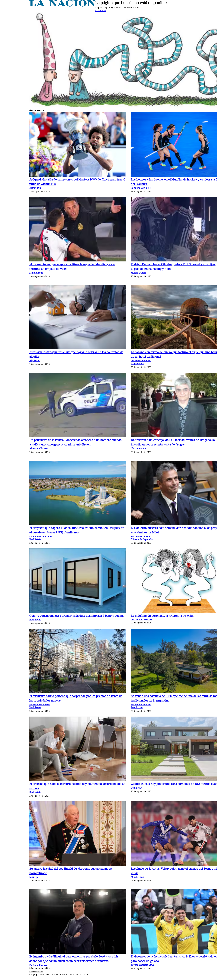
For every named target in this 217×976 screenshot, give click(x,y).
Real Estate (35, 539)
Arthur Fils (35, 188)
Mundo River (36, 273)
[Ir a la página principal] (62, 5)
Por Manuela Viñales (39, 704)
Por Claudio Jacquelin (141, 619)
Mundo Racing (138, 273)
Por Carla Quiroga (38, 965)
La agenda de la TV (141, 188)
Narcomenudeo (139, 448)
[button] (77, 144)
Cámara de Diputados (142, 539)
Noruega (33, 877)
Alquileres (34, 361)
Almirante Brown (38, 448)
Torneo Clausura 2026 (143, 965)
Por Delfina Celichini (141, 536)
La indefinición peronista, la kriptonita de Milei (162, 615)
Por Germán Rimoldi (141, 360)
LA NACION (100, 10)
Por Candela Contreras (40, 536)
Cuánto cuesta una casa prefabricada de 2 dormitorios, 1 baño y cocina (76, 615)
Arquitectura (137, 364)
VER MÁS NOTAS (36, 972)
